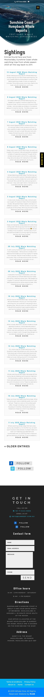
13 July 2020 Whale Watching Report (22, 322)
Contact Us (29, 685)
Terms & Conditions (14, 682)
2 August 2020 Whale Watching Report (22, 222)
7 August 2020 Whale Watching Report (22, 123)
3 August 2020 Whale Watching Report (22, 197)
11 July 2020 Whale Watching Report (22, 372)
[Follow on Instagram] (13, 469)
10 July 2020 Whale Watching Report (22, 396)
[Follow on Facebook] (11, 463)
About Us (11, 685)
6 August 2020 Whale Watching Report (22, 148)
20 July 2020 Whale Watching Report (22, 272)
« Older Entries (17, 446)
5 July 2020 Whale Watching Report (22, 423)
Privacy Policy (29, 682)
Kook (32, 694)
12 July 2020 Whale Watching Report (22, 347)
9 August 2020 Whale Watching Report (22, 98)
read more (22, 87)
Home (20, 685)
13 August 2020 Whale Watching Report (22, 73)
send (27, 577)
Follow (23, 463)
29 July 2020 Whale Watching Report (22, 247)
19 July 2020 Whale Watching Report (22, 297)
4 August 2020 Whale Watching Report (22, 172)
